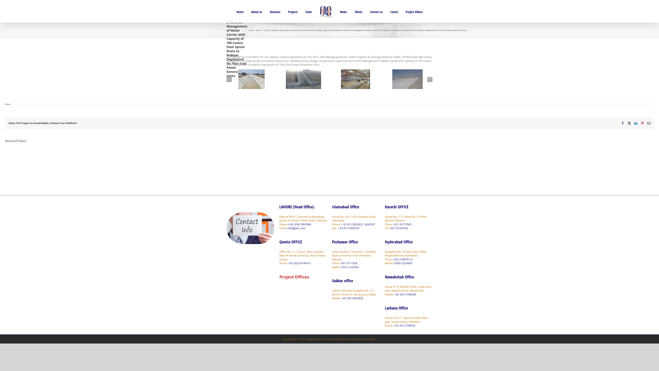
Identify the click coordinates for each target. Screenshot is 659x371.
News (7, 104)
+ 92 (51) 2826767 (349, 228)
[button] (229, 79)
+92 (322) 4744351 (299, 263)
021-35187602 (399, 228)
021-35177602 (403, 224)
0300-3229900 (403, 263)
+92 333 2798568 (405, 294)
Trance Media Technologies (363, 339)
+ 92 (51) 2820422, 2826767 (358, 224)
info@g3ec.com (296, 228)
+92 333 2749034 (404, 325)
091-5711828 (349, 263)
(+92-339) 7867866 (299, 224)
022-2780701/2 (403, 259)
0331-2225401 (350, 267)
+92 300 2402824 (352, 298)
